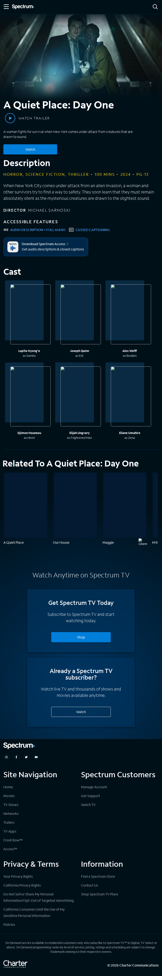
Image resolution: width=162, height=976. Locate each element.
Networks (11, 813)
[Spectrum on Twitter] (26, 757)
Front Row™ (13, 840)
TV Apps (9, 831)
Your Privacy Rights (18, 876)
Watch (30, 149)
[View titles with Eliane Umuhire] (130, 397)
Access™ (10, 849)
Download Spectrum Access (43, 244)
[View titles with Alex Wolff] (130, 315)
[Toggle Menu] (5, 6)
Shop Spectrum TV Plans (99, 894)
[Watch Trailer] (10, 118)
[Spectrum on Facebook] (16, 757)
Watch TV (88, 804)
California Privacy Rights (22, 885)
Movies (9, 796)
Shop (81, 637)
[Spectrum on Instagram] (6, 757)
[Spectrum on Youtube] (36, 757)
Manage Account (94, 787)
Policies (9, 924)
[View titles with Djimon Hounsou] (30, 397)
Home (8, 787)
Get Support (90, 796)
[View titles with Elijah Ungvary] (80, 397)
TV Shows (10, 804)
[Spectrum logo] (23, 7)
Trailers (9, 822)
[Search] (155, 7)
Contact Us (89, 885)
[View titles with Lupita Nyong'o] (30, 315)
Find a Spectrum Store (98, 876)
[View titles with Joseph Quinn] (80, 315)
